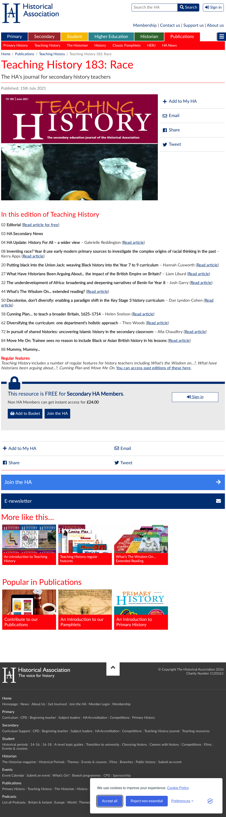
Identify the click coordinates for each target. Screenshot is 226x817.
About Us (38, 704)
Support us (193, 25)
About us (215, 25)
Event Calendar (13, 775)
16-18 (47, 744)
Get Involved (57, 704)
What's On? (61, 775)
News (25, 704)
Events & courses (15, 748)
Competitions (120, 717)
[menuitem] (14, 36)
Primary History (15, 45)
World (71, 802)
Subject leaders (69, 717)
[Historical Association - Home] (36, 681)
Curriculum (10, 717)
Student (74, 36)
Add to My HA (183, 101)
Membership (145, 25)
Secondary (44, 36)
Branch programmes (86, 775)
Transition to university (102, 744)
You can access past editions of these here (153, 368)
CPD (24, 717)
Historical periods (15, 744)
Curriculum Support (16, 731)
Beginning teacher (43, 717)
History (100, 45)
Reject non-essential (147, 801)
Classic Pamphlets (127, 45)
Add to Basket (27, 414)
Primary (14, 36)
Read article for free (40, 225)
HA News (169, 45)
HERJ (151, 45)
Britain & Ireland (40, 802)
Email (174, 116)
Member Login (99, 704)
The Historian (77, 45)
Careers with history (164, 744)
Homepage (10, 704)
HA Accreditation (95, 717)
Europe (59, 802)
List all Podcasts (14, 802)
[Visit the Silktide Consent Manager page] (210, 801)
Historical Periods (52, 762)
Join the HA (57, 414)
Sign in (197, 397)
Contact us (170, 25)
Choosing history (134, 744)
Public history (146, 762)
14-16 (35, 744)
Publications (182, 36)
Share (174, 130)
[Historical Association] (30, 20)
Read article (133, 243)
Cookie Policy (178, 787)
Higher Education (111, 36)
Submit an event (169, 762)
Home (5, 54)
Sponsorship (122, 775)
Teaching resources (196, 731)
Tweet (175, 144)
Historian (149, 36)
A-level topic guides (68, 744)
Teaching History (47, 45)
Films (208, 744)
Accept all (109, 801)
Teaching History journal (161, 731)
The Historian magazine (19, 762)
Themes (73, 762)
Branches (126, 762)
